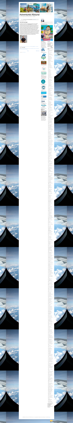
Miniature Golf (50, 231)
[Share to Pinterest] (24, 47)
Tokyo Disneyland (50, 346)
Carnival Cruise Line (50, 86)
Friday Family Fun (50, 165)
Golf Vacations (50, 177)
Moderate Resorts (50, 233)
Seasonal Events (50, 296)
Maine (49, 221)
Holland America (50, 187)
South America (49, 308)
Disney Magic (49, 124)
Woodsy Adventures (50, 397)
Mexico (49, 226)
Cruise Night (49, 107)
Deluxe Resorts (50, 115)
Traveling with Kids (50, 361)
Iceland (49, 196)
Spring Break (49, 316)
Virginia (49, 376)
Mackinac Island (50, 217)
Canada (49, 83)
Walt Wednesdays (50, 381)
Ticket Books (49, 342)
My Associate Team (28, 48)
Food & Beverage (50, 161)
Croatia (49, 106)
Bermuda (49, 79)
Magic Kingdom (50, 218)
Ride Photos (49, 283)
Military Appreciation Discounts (49, 230)
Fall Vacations (49, 143)
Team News (34, 48)
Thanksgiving (49, 335)
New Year (49, 254)
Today (49, 345)
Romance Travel (50, 286)
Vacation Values (50, 372)
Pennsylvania (49, 271)
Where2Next (49, 392)
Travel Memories (50, 358)
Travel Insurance (50, 357)
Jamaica (49, 204)
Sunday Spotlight (50, 323)
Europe (49, 135)
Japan (49, 205)
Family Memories (50, 145)
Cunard (49, 113)
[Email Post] (20, 47)
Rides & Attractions (50, 284)
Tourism (49, 347)
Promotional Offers (50, 276)
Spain (48, 310)
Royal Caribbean (50, 288)
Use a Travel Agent (50, 369)
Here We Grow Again (23, 22)
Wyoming (49, 400)
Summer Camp (49, 321)
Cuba (48, 111)
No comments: (36, 46)
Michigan (49, 227)
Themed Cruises (50, 340)
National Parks (50, 246)
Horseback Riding (50, 193)
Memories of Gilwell (50, 224)
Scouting (49, 293)
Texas (48, 334)
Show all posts (34, 19)
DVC (48, 114)
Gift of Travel (49, 175)
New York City (49, 255)
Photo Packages (50, 272)
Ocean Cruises (49, 262)
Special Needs (49, 312)
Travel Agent (49, 355)
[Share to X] (23, 47)
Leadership (49, 213)
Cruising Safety (50, 109)
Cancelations (49, 84)
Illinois (49, 198)
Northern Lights (50, 259)
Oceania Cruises (50, 263)
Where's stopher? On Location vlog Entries (50, 391)
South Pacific (49, 309)
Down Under (49, 131)
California (49, 82)
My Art (49, 244)
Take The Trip (49, 329)
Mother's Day (49, 239)
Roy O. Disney (49, 287)
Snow (48, 305)
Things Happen (50, 341)
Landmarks (49, 211)
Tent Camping (49, 333)
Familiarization (50, 144)
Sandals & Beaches (50, 289)
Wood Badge (49, 396)
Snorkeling (49, 304)
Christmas (49, 92)
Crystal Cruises (50, 110)
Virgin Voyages (50, 375)
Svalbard (49, 326)
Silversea (49, 300)
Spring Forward (50, 317)
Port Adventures (50, 273)
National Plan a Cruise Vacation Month (50, 248)
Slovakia (49, 302)
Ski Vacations (49, 301)
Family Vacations (50, 150)
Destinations (49, 118)
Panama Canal (50, 268)
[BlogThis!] (22, 47)
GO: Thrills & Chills (50, 171)
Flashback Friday (50, 158)
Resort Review (49, 282)
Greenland (49, 181)
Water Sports (49, 385)
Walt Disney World (50, 380)
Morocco (49, 238)
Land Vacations (50, 210)
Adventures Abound (29, 14)
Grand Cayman (50, 178)
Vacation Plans (50, 371)
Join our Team (49, 206)
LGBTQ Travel (49, 209)
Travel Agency (37, 48)
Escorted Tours (50, 134)
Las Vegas (49, 212)
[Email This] (21, 47)
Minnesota (49, 232)
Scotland (49, 292)
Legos (49, 214)
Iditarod (49, 197)
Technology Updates (50, 332)
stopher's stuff (50, 402)
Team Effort (32, 48)
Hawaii (49, 184)
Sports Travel (49, 315)
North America (50, 258)
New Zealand (49, 256)
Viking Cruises (49, 374)
